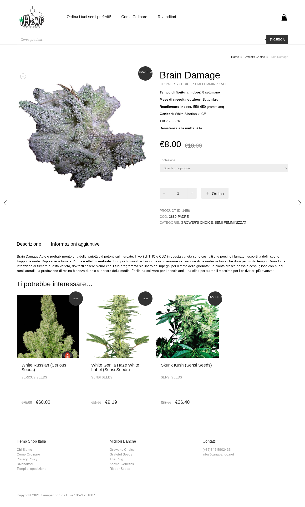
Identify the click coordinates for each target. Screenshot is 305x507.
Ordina (218, 193)
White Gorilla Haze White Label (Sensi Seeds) (115, 367)
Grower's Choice (254, 57)
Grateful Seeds (121, 454)
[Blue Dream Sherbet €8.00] (300, 202)
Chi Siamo (24, 449)
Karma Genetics (122, 464)
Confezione (167, 160)
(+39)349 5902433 (217, 449)
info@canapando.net (218, 454)
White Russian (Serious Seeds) (43, 367)
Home (235, 57)
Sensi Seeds (101, 377)
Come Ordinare (134, 17)
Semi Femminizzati (209, 84)
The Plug (116, 459)
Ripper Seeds (120, 469)
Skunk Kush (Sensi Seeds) (186, 365)
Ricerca (277, 39)
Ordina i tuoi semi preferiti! (89, 17)
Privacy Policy (27, 459)
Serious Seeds (34, 377)
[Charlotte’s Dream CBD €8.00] (5, 202)
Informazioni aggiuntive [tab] (75, 244)
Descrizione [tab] (29, 244)
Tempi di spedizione (31, 469)
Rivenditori (167, 17)
